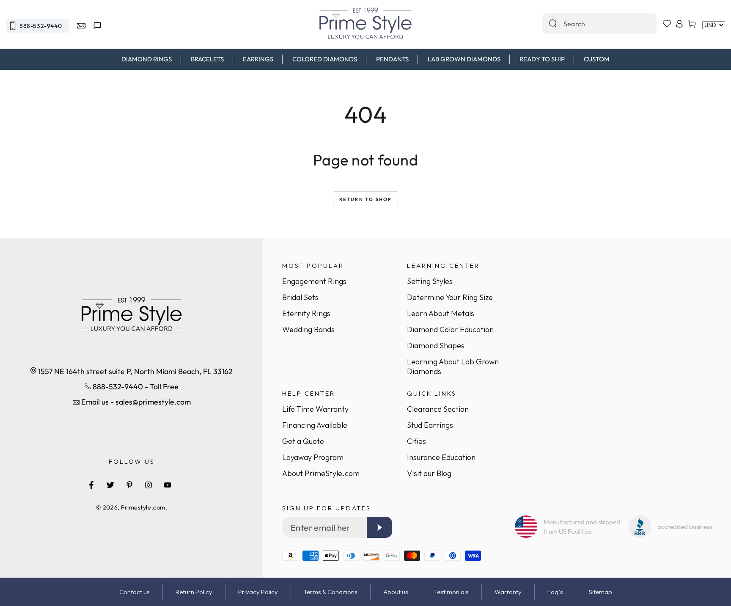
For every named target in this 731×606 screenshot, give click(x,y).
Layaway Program (313, 457)
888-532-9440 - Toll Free (135, 386)
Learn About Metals (440, 313)
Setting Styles (430, 281)
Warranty (508, 592)
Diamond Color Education (450, 329)
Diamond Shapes (435, 345)
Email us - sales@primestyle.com (135, 402)
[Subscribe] (379, 527)
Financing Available (314, 425)
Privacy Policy (258, 592)
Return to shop (365, 199)
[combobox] (590, 23)
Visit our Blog (429, 473)
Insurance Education (441, 457)
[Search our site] (553, 23)
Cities (416, 441)
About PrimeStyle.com (321, 473)
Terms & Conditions (330, 592)
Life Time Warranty (315, 409)
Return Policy (194, 592)
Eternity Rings (306, 313)
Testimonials (451, 592)
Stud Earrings (430, 425)
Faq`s (555, 592)
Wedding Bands (308, 329)
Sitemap (600, 592)
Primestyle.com (143, 507)
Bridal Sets (300, 297)
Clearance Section (438, 409)
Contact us (134, 592)
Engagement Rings (314, 281)
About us (395, 592)
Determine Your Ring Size (450, 297)
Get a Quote (303, 441)
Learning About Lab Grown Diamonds (453, 366)
